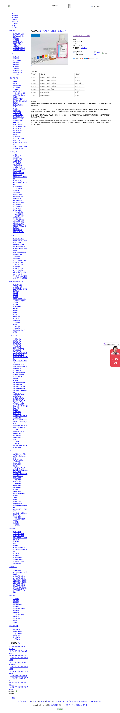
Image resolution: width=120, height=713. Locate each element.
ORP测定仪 (17, 192)
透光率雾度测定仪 (19, 330)
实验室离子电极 (18, 216)
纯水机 (15, 81)
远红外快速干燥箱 (19, 372)
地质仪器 (16, 616)
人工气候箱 (17, 347)
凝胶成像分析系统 (19, 468)
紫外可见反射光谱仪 (20, 272)
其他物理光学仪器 (19, 301)
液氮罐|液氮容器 (18, 431)
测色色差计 (17, 320)
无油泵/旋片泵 (18, 115)
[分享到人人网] (87, 58)
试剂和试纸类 (17, 186)
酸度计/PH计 (17, 155)
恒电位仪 (16, 228)
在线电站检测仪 (18, 212)
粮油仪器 (16, 620)
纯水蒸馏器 (17, 122)
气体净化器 (17, 542)
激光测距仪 (17, 258)
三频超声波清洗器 (19, 584)
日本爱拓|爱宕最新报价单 (18, 676)
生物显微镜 (17, 570)
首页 (13, 13)
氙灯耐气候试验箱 (19, 400)
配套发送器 (17, 210)
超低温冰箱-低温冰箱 (20, 445)
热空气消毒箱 (17, 376)
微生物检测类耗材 (19, 50)
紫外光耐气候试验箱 (20, 425)
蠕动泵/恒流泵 (18, 99)
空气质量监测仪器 (19, 608)
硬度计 (15, 332)
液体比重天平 (17, 72)
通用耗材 (16, 46)
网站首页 (21, 701)
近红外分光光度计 (19, 246)
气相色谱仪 (17, 532)
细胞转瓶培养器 (18, 437)
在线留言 (15, 27)
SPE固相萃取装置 (19, 547)
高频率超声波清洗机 (20, 582)
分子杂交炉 (17, 482)
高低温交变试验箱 (19, 386)
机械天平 (16, 66)
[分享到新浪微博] (83, 58)
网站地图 (99, 701)
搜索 (69, 5)
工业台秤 (16, 74)
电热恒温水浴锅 (18, 404)
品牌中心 (15, 19)
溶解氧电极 (17, 218)
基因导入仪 (17, 483)
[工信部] (58, 709)
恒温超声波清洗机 (19, 586)
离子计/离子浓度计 (19, 169)
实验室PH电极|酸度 (19, 226)
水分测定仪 (17, 61)
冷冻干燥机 (17, 462)
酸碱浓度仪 (17, 163)
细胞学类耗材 (17, 44)
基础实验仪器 (13, 78)
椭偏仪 (15, 308)
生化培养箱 (17, 339)
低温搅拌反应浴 (18, 117)
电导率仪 (16, 157)
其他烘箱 (16, 441)
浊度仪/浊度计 (18, 285)
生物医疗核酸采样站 (20, 146)
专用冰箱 (16, 443)
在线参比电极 (17, 206)
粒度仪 (15, 324)
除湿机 (15, 97)
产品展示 (15, 17)
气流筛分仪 (17, 639)
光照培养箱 (17, 345)
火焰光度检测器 (18, 557)
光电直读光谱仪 (18, 264)
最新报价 (15, 15)
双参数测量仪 (17, 165)
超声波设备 (13, 567)
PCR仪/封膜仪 (17, 128)
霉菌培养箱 (17, 341)
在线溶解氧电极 (18, 232)
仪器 (13, 698)
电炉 (14, 439)
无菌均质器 (17, 464)
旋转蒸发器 (17, 85)
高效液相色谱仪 (18, 534)
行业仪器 (12, 595)
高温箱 (15, 378)
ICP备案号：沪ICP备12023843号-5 (75, 705)
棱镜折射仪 (17, 316)
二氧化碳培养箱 (18, 349)
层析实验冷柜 (17, 503)
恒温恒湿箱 (17, 343)
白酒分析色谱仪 (18, 536)
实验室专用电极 (18, 214)
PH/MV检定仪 (17, 181)
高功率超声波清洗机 (20, 580)
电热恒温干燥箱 (18, 374)
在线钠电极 (17, 204)
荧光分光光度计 (18, 244)
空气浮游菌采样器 (19, 493)
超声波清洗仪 (17, 91)
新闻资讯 (15, 21)
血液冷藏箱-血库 (18, 355)
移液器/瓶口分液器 (19, 454)
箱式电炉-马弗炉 (18, 402)
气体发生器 (17, 517)
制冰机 (15, 466)
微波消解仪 (17, 266)
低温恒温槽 (17, 412)
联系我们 (15, 25)
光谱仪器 (12, 235)
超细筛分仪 (17, 629)
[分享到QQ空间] (81, 58)
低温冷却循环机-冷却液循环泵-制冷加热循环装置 (20, 421)
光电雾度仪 (17, 328)
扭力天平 (16, 62)
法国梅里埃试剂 (18, 34)
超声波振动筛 (17, 631)
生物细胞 (16, 40)
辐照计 (15, 312)
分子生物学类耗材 (19, 48)
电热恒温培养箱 (18, 364)
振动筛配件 (17, 637)
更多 (19, 643)
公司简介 (15, 23)
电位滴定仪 (17, 171)
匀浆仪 (15, 497)
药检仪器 (16, 612)
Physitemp (77, 701)
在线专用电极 (17, 230)
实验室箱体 (13, 335)
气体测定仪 (17, 306)
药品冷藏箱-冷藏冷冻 (20, 353)
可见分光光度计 (18, 239)
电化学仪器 (13, 152)
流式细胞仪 (17, 487)
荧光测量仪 (17, 256)
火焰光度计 (17, 243)
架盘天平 (16, 64)
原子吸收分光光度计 (20, 252)
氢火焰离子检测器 (19, 561)
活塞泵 (15, 103)
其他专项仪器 (17, 274)
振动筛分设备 (17, 175)
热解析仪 (16, 553)
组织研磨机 (17, 111)
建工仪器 (16, 610)
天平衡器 (12, 53)
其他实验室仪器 (18, 614)
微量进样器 (17, 501)
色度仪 (15, 310)
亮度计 (15, 303)
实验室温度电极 (18, 220)
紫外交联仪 (17, 478)
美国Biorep (84, 701)
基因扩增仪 (17, 480)
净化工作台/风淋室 (19, 95)
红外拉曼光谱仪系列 (20, 276)
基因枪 (15, 521)
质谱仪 (15, 545)
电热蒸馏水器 (17, 70)
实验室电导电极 (18, 222)
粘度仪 (15, 293)
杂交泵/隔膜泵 (18, 105)
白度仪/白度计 (18, 287)
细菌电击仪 (17, 485)
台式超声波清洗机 (19, 576)
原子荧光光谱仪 (18, 268)
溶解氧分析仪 (17, 159)
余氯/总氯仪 (17, 198)
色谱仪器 (12, 528)
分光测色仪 (17, 322)
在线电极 (16, 190)
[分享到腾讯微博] (85, 58)
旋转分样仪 (17, 140)
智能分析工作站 (18, 138)
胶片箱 (15, 380)
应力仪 (15, 314)
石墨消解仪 (17, 113)
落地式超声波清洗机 (20, 588)
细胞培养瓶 (17, 433)
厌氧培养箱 (17, 351)
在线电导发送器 (18, 202)
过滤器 (15, 489)
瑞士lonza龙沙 (17, 38)
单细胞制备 (17, 525)
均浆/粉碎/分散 (18, 119)
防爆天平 (16, 68)
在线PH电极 (17, 208)
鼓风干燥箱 (17, 368)
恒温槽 (15, 410)
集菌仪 (15, 499)
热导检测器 (17, 563)
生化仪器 (12, 451)
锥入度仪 (16, 318)
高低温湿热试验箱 (19, 388)
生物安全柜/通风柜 (19, 93)
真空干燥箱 (17, 370)
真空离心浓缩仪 (18, 148)
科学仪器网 (53, 705)
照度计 (15, 304)
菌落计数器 (17, 491)
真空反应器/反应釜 (19, 126)
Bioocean (92, 701)
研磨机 (15, 109)
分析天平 (16, 57)
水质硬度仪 (17, 161)
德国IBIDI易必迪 (18, 36)
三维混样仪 (17, 136)
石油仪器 (16, 599)
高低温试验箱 (17, 384)
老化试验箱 (17, 396)
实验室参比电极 (18, 224)
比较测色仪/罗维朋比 (20, 289)
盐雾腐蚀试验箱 (18, 398)
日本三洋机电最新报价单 (18, 655)
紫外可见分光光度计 (20, 241)
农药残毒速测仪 (18, 270)
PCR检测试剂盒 (18, 42)
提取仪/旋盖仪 (18, 130)
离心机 (15, 83)
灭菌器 (15, 89)
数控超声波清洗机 (19, 578)
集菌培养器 (17, 495)
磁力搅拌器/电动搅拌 (20, 101)
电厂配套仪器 (17, 618)
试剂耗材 (12, 30)
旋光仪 (15, 297)
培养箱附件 (17, 435)
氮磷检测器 (17, 555)
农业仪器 (16, 601)
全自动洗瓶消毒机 (19, 519)
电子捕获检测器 (18, 559)
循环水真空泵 (17, 124)
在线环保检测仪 (18, 173)
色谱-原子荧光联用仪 (20, 278)
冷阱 (14, 107)
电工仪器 (16, 606)
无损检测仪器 (17, 605)
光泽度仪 (16, 291)
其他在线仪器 (17, 188)
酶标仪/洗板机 (18, 460)
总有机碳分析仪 (18, 262)
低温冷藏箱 (17, 447)
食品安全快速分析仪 (20, 260)
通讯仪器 (16, 603)
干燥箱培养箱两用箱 (20, 366)
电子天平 (16, 59)
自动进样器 (17, 543)
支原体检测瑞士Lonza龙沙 (81, 36)
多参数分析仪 (17, 167)
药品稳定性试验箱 (19, 382)
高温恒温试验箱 (18, 394)
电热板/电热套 (18, 121)
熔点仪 (15, 295)
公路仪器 (16, 622)
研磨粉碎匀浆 (17, 254)
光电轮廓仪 (17, 326)
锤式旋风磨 (17, 132)
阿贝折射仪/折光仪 (19, 299)
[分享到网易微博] (89, 58)
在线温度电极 (17, 200)
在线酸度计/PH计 (19, 196)
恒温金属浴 (17, 414)
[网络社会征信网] (60, 709)
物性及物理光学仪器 (16, 281)
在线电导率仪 (17, 194)
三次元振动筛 (17, 633)
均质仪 (15, 134)
